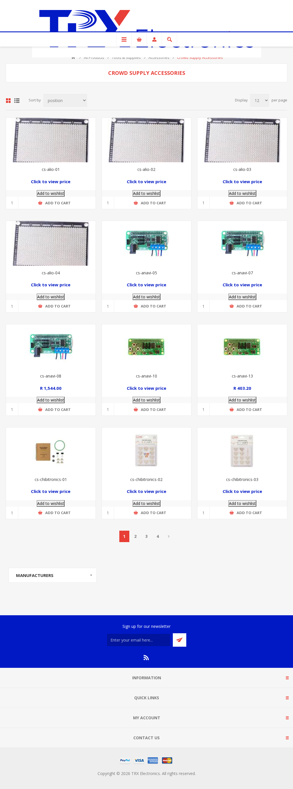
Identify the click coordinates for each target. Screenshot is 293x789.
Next (169, 536)
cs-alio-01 (51, 169)
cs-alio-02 (146, 169)
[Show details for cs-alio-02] (146, 140)
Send (179, 640)
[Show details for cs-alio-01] (51, 140)
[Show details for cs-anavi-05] (146, 243)
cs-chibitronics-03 (242, 479)
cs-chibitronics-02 (146, 479)
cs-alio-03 (242, 169)
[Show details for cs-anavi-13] (242, 346)
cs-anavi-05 (146, 272)
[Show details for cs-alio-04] (51, 243)
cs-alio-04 (51, 272)
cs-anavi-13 (242, 376)
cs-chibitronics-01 (51, 479)
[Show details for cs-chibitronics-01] (51, 450)
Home (73, 57)
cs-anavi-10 (146, 376)
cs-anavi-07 (242, 272)
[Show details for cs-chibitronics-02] (146, 450)
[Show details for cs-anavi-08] (51, 346)
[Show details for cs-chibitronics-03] (242, 450)
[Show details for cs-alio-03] (242, 140)
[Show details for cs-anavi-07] (242, 243)
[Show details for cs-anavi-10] (146, 346)
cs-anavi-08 (50, 376)
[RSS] (146, 657)
